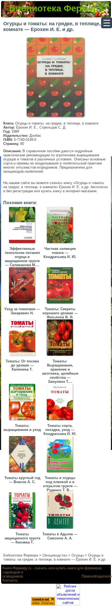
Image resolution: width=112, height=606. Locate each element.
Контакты (10, 580)
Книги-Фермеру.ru (16, 568)
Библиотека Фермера (56, 8)
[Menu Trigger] (106, 22)
